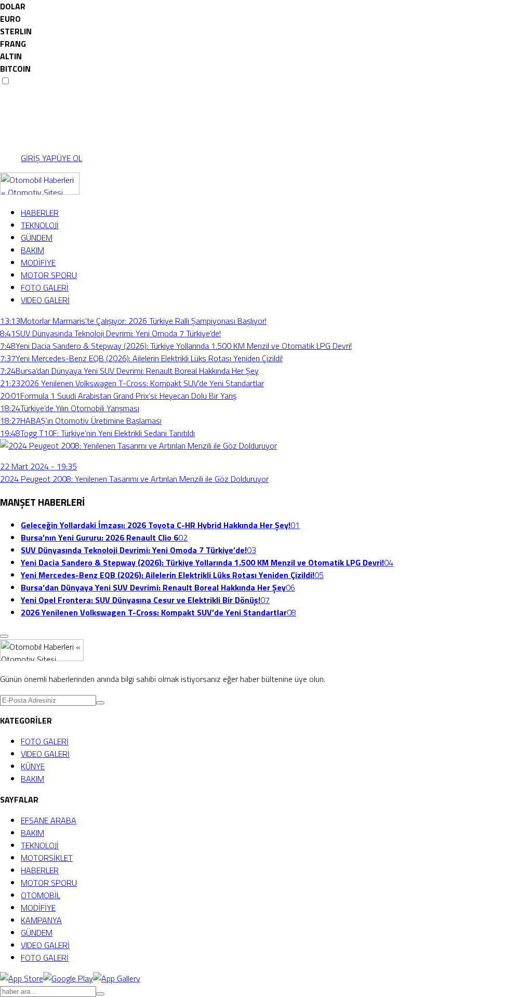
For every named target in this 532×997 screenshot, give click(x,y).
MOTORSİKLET (47, 857)
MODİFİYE (38, 262)
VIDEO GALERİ (45, 300)
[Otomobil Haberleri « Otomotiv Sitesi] (39, 192)
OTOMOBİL (40, 895)
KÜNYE (33, 766)
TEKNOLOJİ (40, 225)
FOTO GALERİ (45, 287)
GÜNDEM (36, 237)
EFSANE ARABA (48, 820)
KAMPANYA (41, 920)
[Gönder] (100, 702)
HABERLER (40, 212)
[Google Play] (68, 978)
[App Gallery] (116, 978)
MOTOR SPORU (49, 275)
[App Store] (21, 978)
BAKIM (32, 250)
